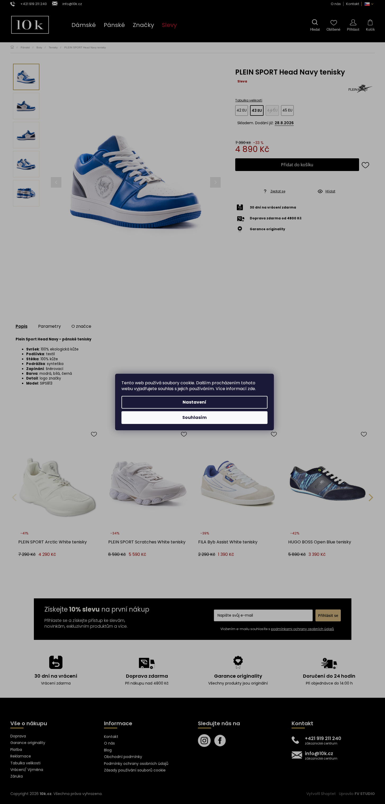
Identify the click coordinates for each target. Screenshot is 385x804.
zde (251, 389)
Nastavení (194, 402)
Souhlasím (194, 417)
